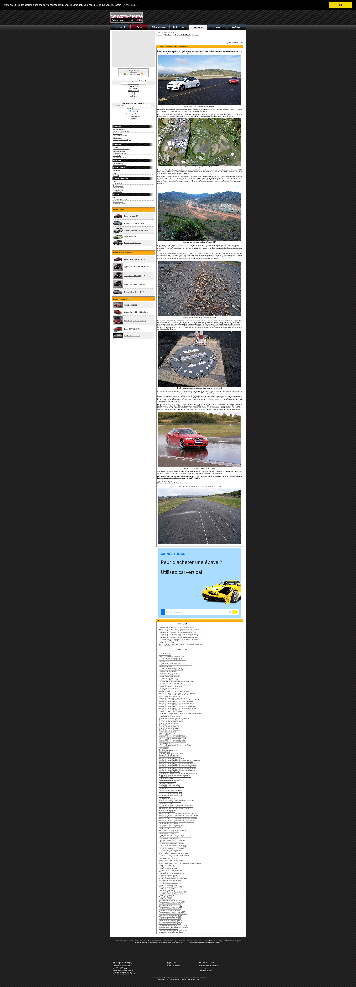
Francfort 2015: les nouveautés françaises (172, 740)
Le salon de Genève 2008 (167, 895)
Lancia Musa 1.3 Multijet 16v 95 (135, 266)
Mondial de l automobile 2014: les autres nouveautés (176, 762)
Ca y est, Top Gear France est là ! (169, 755)
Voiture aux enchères (173, 965)
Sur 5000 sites (118, 191)
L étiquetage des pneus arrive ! (169, 823)
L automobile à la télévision (168, 673)
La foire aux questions (120, 198)
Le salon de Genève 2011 (167, 865)
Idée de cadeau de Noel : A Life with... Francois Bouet (176, 627)
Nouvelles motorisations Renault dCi (170, 910)
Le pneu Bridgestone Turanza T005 (170, 686)
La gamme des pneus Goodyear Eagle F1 (172, 683)
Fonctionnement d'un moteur (168, 929)
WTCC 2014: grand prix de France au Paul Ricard (175, 777)
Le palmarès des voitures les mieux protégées (173, 927)
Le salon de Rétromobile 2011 (168, 868)
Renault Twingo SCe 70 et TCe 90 (135, 320)
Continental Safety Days (166, 783)
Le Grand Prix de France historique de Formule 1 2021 (176, 681)
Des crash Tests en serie (120, 156)
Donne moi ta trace (165, 655)
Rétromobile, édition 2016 (167, 731)
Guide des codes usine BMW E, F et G (171, 670)
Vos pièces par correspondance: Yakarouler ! (173, 830)
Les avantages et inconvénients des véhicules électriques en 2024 (180, 639)
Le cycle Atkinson (164, 653)
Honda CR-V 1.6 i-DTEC (132, 329)
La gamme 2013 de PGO (167, 812)
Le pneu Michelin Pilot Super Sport (170, 870)
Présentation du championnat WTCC (170, 780)
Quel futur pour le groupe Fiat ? (169, 838)
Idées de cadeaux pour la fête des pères (171, 656)
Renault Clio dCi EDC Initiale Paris (136, 312)
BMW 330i (193, 409)
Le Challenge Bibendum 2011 (168, 852)
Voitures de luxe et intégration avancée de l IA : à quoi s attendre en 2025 (182, 629)
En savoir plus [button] (130, 5)
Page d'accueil (120, 27)
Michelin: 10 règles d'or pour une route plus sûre (174, 808)
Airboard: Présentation (166, 897)
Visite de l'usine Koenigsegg (168, 810)
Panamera (231, 171)
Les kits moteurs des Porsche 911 (169, 675)
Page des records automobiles (122, 972)
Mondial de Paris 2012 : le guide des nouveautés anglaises (177, 820)
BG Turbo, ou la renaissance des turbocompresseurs (175, 665)
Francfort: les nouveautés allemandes (171, 793)
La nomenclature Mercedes (167, 671)
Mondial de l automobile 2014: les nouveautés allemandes (177, 767)
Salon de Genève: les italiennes (169, 726)
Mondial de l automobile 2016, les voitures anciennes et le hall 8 (179, 700)
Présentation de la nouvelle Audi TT (170, 907)
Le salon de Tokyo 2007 (167, 898)
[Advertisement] (195, 17)
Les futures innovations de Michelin (170, 850)
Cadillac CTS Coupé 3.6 (132, 336)
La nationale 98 (164, 746)
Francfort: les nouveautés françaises (170, 792)
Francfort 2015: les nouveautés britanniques (173, 736)
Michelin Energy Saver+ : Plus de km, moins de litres (176, 807)
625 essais (133, 72)
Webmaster (185, 942)
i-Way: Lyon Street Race (166, 803)
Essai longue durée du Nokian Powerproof (172, 660)
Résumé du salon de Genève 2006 (170, 908)
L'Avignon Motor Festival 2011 (169, 858)
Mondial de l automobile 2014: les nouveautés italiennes (177, 763)
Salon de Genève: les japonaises (169, 725)
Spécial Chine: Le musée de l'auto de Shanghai (174, 853)
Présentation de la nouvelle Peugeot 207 (172, 912)
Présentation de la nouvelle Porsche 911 (172, 920)
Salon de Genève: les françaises (169, 728)
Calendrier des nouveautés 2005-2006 (171, 915)
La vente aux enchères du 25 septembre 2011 (173, 848)
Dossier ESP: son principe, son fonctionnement (174, 855)
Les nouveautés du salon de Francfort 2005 (173, 913)
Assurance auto (171, 962)
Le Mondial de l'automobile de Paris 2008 (172, 892)
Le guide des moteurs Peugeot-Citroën (171, 932)
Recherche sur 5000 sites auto (208, 965)
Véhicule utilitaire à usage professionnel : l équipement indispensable (181, 644)
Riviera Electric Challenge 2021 (169, 680)
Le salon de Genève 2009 (167, 888)
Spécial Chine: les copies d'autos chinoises (172, 862)
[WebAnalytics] (178, 983)
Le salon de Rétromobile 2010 (168, 885)
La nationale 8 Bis (164, 743)
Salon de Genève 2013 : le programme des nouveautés (176, 800)
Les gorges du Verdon (166, 678)
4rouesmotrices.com (205, 970)
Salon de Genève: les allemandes (169, 730)
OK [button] (340, 5)
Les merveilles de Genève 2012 (169, 832)
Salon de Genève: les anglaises (168, 723)
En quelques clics (118, 186)
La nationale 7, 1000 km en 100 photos (171, 825)
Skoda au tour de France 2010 (168, 875)
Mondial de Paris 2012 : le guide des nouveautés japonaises (178, 817)
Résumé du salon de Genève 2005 (170, 917)
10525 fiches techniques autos (122, 962)
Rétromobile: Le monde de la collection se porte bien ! (176, 805)
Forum (139, 27)
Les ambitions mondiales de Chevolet (171, 795)
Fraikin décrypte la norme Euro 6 (170, 757)
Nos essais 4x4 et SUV (120, 969)
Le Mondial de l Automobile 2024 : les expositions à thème (178, 631)
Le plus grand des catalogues (122, 139)
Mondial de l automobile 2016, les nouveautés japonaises (177, 708)
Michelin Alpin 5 (164, 751)
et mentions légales (119, 202)
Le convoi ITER (164, 661)
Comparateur (217, 27)
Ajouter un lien (203, 964)
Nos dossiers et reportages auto (123, 970)
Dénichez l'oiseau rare (120, 134)
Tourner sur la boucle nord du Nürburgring (173, 878)
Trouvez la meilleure (119, 164)
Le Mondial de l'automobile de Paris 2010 (172, 873)
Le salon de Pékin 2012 (166, 828)
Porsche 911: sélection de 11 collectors (171, 787)
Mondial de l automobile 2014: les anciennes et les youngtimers (179, 760)
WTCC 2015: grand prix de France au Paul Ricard (175, 745)
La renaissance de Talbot (167, 857)
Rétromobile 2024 (165, 646)
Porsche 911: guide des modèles (169, 785)
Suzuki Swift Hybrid (130, 236)
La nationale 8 (163, 748)
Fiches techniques (159, 27)
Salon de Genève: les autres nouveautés (171, 721)
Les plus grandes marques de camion (171, 658)
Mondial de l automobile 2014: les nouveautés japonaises (177, 768)
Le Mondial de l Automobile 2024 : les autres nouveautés (177, 632)
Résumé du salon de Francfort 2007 (170, 900)
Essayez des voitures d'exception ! (170, 924)
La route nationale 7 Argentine (169, 688)
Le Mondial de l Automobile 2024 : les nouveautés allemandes (179, 636)
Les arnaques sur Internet (167, 798)
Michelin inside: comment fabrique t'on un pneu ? (175, 837)
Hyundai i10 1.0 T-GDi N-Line (134, 223)
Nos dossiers (198, 27)
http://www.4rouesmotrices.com (176, 979)
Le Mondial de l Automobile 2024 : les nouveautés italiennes (178, 634)
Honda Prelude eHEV (131, 216)
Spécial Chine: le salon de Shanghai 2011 (172, 860)
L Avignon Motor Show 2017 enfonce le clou (173, 698)
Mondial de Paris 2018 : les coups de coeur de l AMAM (177, 693)
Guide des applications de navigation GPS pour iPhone (176, 822)
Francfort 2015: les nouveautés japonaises (172, 738)
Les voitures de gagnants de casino (170, 883)
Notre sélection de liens (206, 962)
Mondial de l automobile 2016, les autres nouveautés (176, 701)
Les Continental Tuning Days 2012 (170, 827)
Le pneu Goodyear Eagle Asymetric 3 (171, 711)
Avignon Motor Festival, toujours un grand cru (174, 718)
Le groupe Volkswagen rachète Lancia (171, 668)
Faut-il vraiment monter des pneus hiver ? (172, 835)
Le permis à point (164, 797)
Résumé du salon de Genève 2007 (170, 903)
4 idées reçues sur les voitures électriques (172, 872)
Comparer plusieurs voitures (122, 965)
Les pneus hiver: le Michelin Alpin (170, 802)
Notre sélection (118, 182)
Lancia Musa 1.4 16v (131, 284)
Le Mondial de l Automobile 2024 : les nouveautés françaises (178, 637)
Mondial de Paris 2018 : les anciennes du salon (174, 691)
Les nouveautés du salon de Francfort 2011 (173, 847)
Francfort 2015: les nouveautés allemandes (172, 741)
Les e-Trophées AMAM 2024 (168, 641)
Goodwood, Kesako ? (166, 778)
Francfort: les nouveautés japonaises (170, 790)
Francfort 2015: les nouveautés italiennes (172, 735)
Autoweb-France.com (206, 969)
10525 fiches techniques (133, 70)
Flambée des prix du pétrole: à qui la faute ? (173, 845)
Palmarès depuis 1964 (120, 152)
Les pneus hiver (164, 882)
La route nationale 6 (165, 715)
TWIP (197, 979)
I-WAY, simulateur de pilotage (168, 867)
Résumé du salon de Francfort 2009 (170, 887)
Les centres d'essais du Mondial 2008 (171, 893)
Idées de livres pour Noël (167, 733)
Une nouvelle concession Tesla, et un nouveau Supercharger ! (179, 773)
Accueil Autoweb (161, 32)
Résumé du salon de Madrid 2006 (170, 905)
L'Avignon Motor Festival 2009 (169, 890)
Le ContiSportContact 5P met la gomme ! (172, 877)
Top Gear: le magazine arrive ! (169, 750)
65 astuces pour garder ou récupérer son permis (174, 775)
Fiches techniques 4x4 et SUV (122, 964)
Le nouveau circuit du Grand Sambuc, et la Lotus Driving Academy (180, 713)
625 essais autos (118, 967)
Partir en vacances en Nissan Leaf (169, 696)
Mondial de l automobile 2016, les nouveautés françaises (177, 710)
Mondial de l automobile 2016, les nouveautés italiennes (177, 703)
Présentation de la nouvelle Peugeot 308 (172, 902)
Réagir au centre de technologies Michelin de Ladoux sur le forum (199, 486)
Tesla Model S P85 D (130, 305)
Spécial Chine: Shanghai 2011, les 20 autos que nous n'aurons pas (180, 863)
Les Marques (236, 27)
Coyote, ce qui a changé (166, 833)
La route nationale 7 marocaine (169, 676)
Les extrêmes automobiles (121, 148)
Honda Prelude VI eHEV (132, 259)
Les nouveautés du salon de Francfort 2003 (173, 925)
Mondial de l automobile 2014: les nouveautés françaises (177, 770)
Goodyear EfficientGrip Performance (171, 753)
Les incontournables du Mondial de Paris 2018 (174, 695)
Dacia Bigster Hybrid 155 (132, 243)
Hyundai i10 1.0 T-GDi (131, 292)
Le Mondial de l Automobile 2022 (170, 663)
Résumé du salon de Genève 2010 (170, 880)
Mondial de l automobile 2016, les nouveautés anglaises (177, 705)
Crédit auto (170, 964)
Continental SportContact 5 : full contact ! (172, 840)
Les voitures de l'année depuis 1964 (124, 974)
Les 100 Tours (163, 788)
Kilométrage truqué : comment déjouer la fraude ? (175, 685)
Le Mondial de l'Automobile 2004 (170, 919)
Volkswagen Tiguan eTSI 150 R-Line (136, 230)
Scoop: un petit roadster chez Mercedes (171, 720)
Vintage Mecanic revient (167, 690)
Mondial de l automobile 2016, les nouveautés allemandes (177, 706)
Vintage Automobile (165, 666)
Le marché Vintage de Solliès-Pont (170, 716)
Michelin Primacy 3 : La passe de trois (171, 842)
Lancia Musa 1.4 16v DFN (132, 276)
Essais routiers (178, 27)
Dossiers (171, 32)
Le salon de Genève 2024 (167, 642)
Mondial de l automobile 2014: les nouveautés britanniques (178, 765)
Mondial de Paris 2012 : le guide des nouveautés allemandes (178, 815)
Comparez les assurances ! (167, 782)
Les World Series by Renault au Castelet (171, 843)
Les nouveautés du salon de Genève (170, 922)
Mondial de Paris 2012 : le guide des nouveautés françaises (178, 813)
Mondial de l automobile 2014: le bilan (171, 758)
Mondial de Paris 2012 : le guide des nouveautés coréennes (178, 818)
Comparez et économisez (121, 130)
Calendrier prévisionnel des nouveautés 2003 (173, 930)
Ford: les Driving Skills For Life (169, 772)
